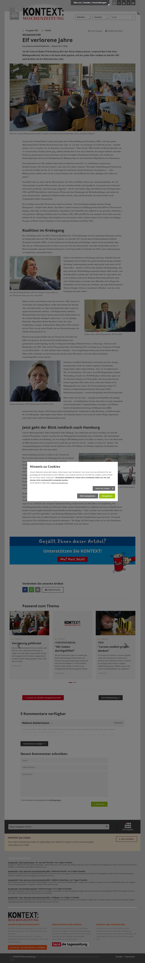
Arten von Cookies (102, 488)
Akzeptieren (107, 496)
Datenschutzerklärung (59, 483)
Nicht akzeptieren (87, 496)
